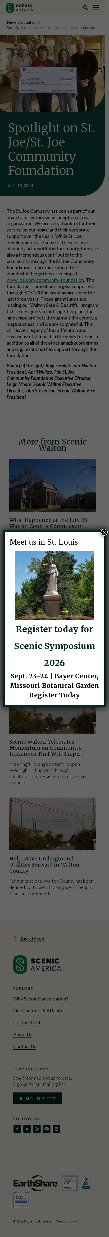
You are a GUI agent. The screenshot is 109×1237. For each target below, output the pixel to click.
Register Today (54, 695)
